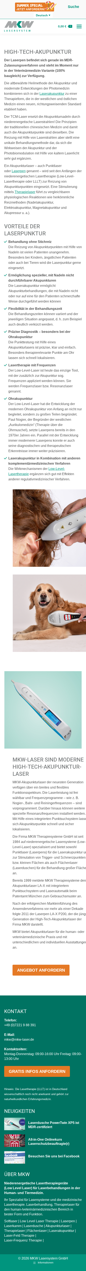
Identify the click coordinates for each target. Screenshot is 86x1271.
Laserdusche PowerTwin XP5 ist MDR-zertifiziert (53, 1125)
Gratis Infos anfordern (37, 1071)
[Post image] (14, 1124)
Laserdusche (33, 1226)
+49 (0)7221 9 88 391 (20, 1025)
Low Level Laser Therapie (39, 1221)
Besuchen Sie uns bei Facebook (54, 1156)
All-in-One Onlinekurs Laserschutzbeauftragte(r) (48, 1141)
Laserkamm (13, 1226)
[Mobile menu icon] (79, 26)
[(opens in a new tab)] (14, 1157)
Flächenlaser (37, 1231)
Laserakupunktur (51, 93)
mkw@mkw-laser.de (19, 1039)
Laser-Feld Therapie (19, 1235)
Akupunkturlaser (58, 1226)
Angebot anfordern (41, 970)
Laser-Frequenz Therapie (23, 1240)
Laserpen (19, 171)
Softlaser (10, 1221)
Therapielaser (25, 192)
